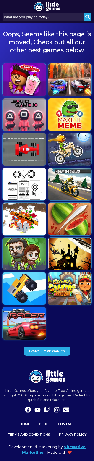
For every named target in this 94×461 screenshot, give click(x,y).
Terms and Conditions (29, 434)
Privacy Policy (72, 434)
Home (25, 424)
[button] (47, 351)
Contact (66, 424)
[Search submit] (87, 17)
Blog (44, 424)
